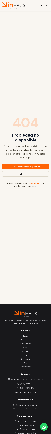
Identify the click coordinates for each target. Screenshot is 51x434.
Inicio (25, 336)
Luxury (25, 355)
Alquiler (25, 351)
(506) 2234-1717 (27, 383)
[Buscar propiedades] (40, 5)
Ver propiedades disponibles (27, 166)
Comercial (25, 359)
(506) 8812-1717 (27, 388)
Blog (25, 363)
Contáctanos (35, 183)
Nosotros (25, 340)
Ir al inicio (27, 174)
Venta (25, 347)
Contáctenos (25, 366)
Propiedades (25, 343)
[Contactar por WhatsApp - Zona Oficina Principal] (44, 427)
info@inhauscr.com (27, 392)
